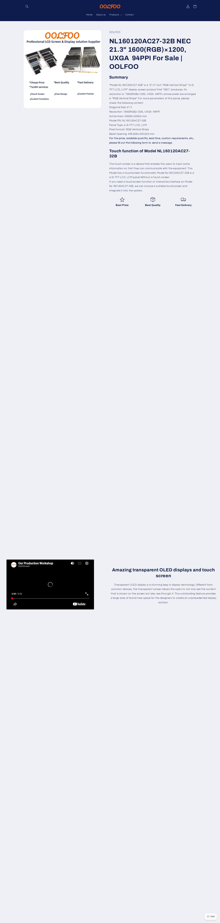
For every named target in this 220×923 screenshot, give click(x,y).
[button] (27, 6)
